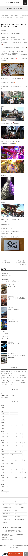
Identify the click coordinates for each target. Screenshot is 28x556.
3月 (7, 413)
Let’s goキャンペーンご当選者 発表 (15, 380)
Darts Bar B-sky (6, 275)
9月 (3, 419)
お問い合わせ (6, 513)
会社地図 (17, 516)
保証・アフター (19, 504)
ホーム (4, 501)
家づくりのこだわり (20, 501)
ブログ (2, 393)
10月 (16, 436)
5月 (20, 425)
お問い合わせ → (15, 554)
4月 (16, 425)
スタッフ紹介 (6, 519)
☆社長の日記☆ (5, 397)
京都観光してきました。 (14, 309)
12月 (20, 454)
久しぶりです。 (6, 338)
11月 (16, 413)
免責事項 (5, 522)
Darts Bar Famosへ (13, 321)
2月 (3, 413)
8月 (3, 428)
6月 (25, 433)
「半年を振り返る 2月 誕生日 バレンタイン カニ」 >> (21, 262)
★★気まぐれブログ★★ (8, 395)
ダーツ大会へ (5, 333)
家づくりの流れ (7, 504)
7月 (11, 413)
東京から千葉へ (12, 286)
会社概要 (5, 516)
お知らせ (17, 510)
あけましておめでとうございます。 (11, 281)
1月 (3, 407)
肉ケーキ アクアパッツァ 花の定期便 (15, 375)
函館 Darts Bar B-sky (14, 343)
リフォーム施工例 (19, 507)
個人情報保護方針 (19, 519)
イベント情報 (6, 510)
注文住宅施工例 (7, 507)
